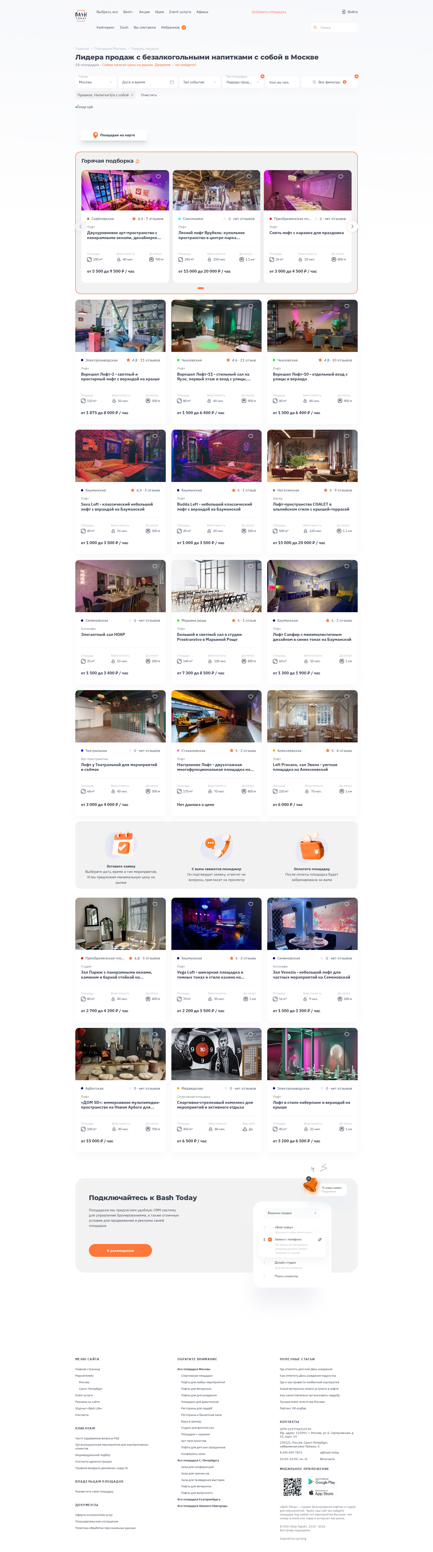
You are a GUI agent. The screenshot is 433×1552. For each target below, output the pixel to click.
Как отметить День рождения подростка (308, 1376)
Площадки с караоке (195, 1434)
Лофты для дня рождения (199, 1395)
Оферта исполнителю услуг (94, 1515)
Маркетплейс (84, 1376)
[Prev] (80, 226)
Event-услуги (84, 1395)
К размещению (120, 1250)
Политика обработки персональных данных (105, 1528)
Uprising (300, 1539)
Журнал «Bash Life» (88, 1408)
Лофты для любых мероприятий (203, 1382)
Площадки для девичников (200, 1402)
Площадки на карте (117, 135)
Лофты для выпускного (197, 1493)
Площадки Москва (110, 48)
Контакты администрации (93, 1461)
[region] (216, 226)
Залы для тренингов (195, 1473)
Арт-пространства (193, 1441)
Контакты (82, 1415)
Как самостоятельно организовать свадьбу (310, 1395)
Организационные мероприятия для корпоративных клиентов (111, 1446)
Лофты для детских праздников (203, 1447)
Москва (84, 1382)
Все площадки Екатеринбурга (198, 1499)
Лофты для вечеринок (196, 1389)
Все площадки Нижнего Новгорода (202, 1506)
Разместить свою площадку (94, 1491)
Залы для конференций (197, 1467)
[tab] (201, 288)
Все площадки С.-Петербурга (198, 1460)
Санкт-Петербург (91, 1389)
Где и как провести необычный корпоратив (309, 1382)
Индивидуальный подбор (92, 1455)
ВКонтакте (327, 1459)
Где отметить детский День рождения (306, 1369)
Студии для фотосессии (197, 1428)
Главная (82, 48)
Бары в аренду (191, 1421)
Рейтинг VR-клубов (293, 1408)
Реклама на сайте (87, 1402)
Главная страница (87, 1369)
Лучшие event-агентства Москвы (302, 1402)
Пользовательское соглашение (96, 1521)
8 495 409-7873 (291, 1452)
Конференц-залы (193, 1454)
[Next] (352, 226)
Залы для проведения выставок (203, 1480)
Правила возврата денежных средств (101, 1468)
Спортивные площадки (197, 1376)
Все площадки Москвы (193, 1369)
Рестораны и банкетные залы (201, 1415)
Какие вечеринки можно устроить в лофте (309, 1389)
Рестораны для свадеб (196, 1408)
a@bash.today (329, 1452)
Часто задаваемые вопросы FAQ (97, 1438)
